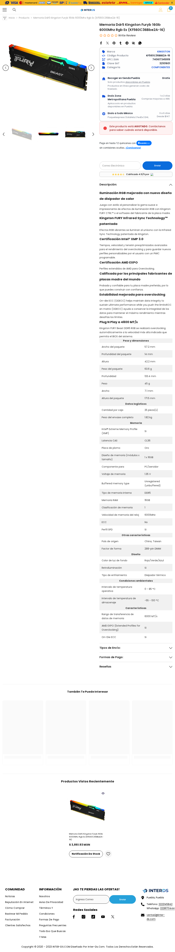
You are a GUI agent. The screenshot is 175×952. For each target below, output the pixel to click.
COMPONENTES (160, 67)
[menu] (5, 10)
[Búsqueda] (14, 10)
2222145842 (165, 904)
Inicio (12, 17)
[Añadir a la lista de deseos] (108, 854)
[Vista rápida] (103, 793)
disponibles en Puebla (137, 82)
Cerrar (172, 2)
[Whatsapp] (140, 43)
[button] (6, 68)
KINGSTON (163, 51)
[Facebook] (101, 43)
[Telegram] (127, 43)
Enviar (157, 165)
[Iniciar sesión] (161, 10)
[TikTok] (93, 917)
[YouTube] (103, 917)
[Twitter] (107, 43)
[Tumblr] (120, 43)
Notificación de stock (86, 854)
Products (24, 17)
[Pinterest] (114, 43)
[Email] (133, 43)
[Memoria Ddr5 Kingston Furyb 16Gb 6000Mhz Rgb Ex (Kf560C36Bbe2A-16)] (87, 810)
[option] (48, 68)
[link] (22, 757)
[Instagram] (83, 917)
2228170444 (167, 908)
